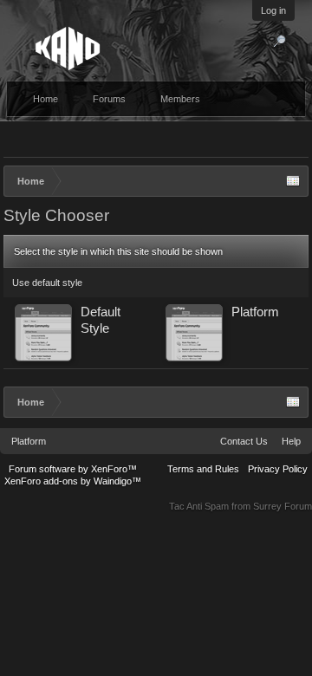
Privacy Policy (278, 469)
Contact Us (244, 441)
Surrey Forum (282, 506)
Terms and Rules (203, 469)
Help (291, 441)
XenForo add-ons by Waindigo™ (72, 481)
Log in (273, 10)
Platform (28, 441)
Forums (109, 99)
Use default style (47, 282)
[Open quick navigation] (293, 181)
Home (45, 99)
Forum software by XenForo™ (73, 469)
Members (180, 99)
